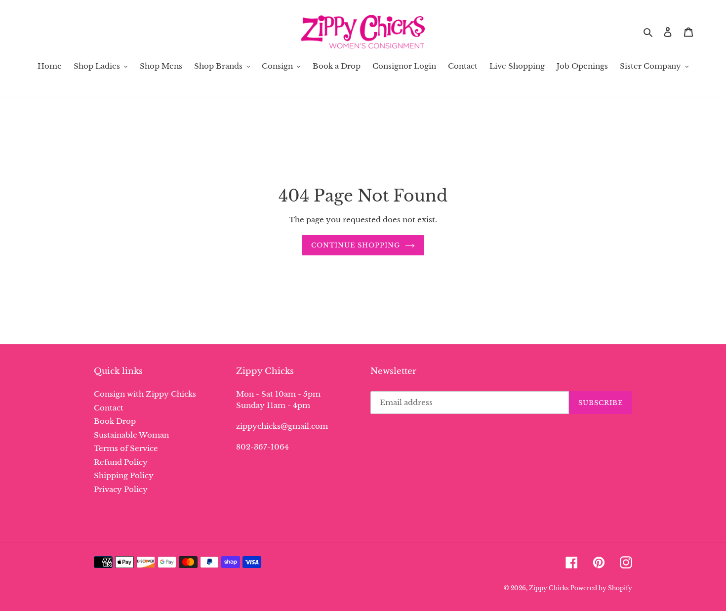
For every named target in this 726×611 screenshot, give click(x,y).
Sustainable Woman (131, 435)
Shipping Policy (124, 475)
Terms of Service (126, 448)
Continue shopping (356, 245)
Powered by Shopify (601, 588)
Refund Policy (121, 462)
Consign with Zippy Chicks (145, 394)
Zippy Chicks (548, 588)
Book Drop (115, 421)
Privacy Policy (121, 489)
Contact (108, 407)
